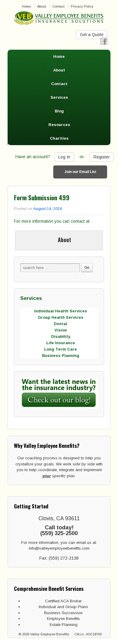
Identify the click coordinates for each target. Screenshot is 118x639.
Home (26, 6)
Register (101, 157)
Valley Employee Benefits (49, 634)
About (41, 6)
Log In (64, 157)
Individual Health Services (60, 311)
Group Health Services (61, 317)
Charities (59, 138)
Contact (58, 6)
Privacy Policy (82, 6)
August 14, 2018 (47, 208)
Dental (60, 323)
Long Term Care (60, 349)
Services (59, 97)
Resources (59, 124)
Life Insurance (60, 343)
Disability (60, 336)
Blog (59, 111)
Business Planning (60, 355)
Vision (60, 330)
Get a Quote (91, 34)
